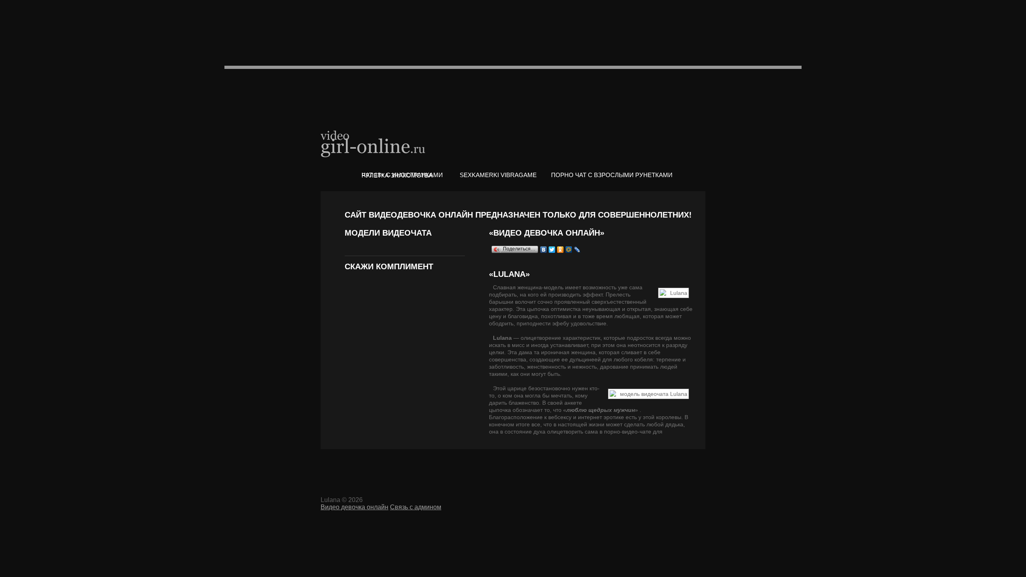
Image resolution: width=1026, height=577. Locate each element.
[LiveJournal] (577, 249)
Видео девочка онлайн (373, 143)
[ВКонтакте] (543, 249)
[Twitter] (552, 249)
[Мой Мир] (569, 249)
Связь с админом (415, 507)
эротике (614, 417)
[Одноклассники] (560, 249)
